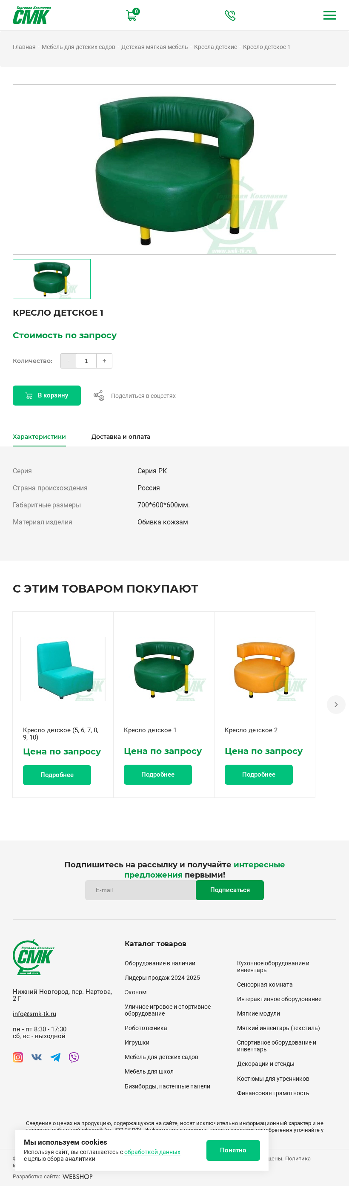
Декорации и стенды (266, 1063)
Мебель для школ (149, 1071)
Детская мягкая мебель (154, 46)
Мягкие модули (258, 1013)
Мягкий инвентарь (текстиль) (278, 1028)
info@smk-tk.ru (34, 1013)
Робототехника (146, 1028)
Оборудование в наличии (160, 963)
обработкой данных (152, 1152)
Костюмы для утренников (273, 1078)
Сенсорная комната (265, 984)
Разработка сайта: (36, 1176)
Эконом (135, 992)
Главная (24, 46)
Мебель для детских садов (78, 46)
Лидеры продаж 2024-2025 (162, 977)
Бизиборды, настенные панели (167, 1086)
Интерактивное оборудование (279, 999)
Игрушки (137, 1042)
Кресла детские (215, 46)
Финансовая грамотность (273, 1093)
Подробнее (57, 775)
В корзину (53, 395)
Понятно (233, 1150)
